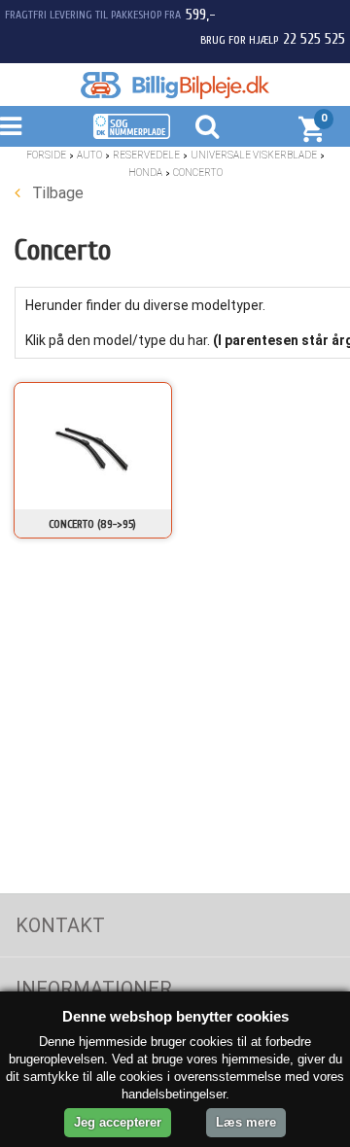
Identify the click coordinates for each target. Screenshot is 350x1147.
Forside (46, 155)
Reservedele (146, 155)
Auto (89, 155)
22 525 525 (314, 39)
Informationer (94, 988)
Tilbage (56, 193)
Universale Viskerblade (254, 155)
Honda (145, 172)
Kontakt (60, 925)
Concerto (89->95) (92, 524)
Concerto (198, 172)
